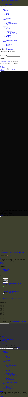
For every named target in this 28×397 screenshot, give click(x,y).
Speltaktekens (9, 44)
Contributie (8, 35)
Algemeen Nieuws (7, 269)
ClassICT (19, 347)
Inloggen (2, 58)
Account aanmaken (8, 49)
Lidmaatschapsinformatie (11, 33)
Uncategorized (6, 271)
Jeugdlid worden (9, 31)
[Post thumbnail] (5, 282)
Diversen (8, 45)
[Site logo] (4, 6)
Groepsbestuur (9, 21)
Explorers (8, 15)
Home (1, 215)
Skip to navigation (4, 0)
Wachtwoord (3, 55)
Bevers (7, 11)
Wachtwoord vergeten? (5, 61)
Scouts (7, 14)
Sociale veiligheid (10, 37)
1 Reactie (10, 285)
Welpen (7, 13)
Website (4, 273)
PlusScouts (8, 18)
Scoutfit (7, 36)
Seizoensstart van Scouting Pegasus (11, 291)
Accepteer (2, 396)
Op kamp (8, 28)
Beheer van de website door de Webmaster (12, 298)
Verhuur (7, 24)
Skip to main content (13, 0)
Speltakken (5, 270)
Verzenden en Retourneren (12, 40)
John (9, 255)
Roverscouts (8, 17)
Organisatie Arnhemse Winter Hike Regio (12, 252)
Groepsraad (8, 22)
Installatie (8, 43)
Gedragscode (9, 39)
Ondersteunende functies (11, 23)
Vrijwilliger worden (10, 32)
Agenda (7, 27)
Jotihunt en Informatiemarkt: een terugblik (12, 283)
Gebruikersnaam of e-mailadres (7, 51)
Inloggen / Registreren (8, 388)
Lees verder (2, 262)
